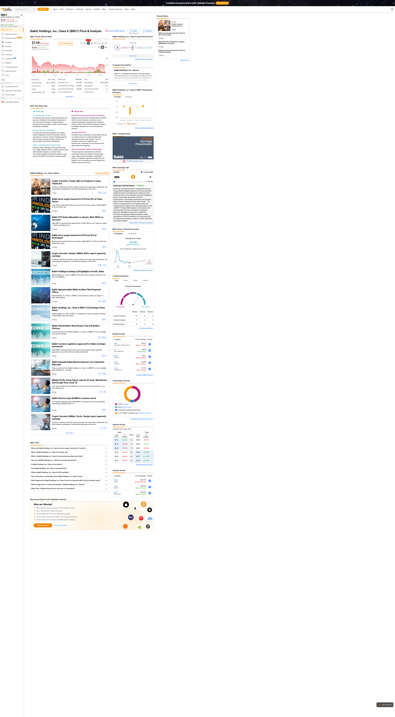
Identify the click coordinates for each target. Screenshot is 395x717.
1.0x (117, 177)
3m (88, 43)
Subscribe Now (43, 525)
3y (102, 43)
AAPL (116, 486)
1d (81, 43)
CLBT (116, 368)
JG (115, 349)
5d (85, 43)
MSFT (116, 492)
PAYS (116, 362)
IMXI (115, 343)
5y (106, 43)
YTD (95, 43)
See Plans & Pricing (60, 525)
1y (99, 43)
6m (92, 43)
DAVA (116, 356)
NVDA (116, 480)
